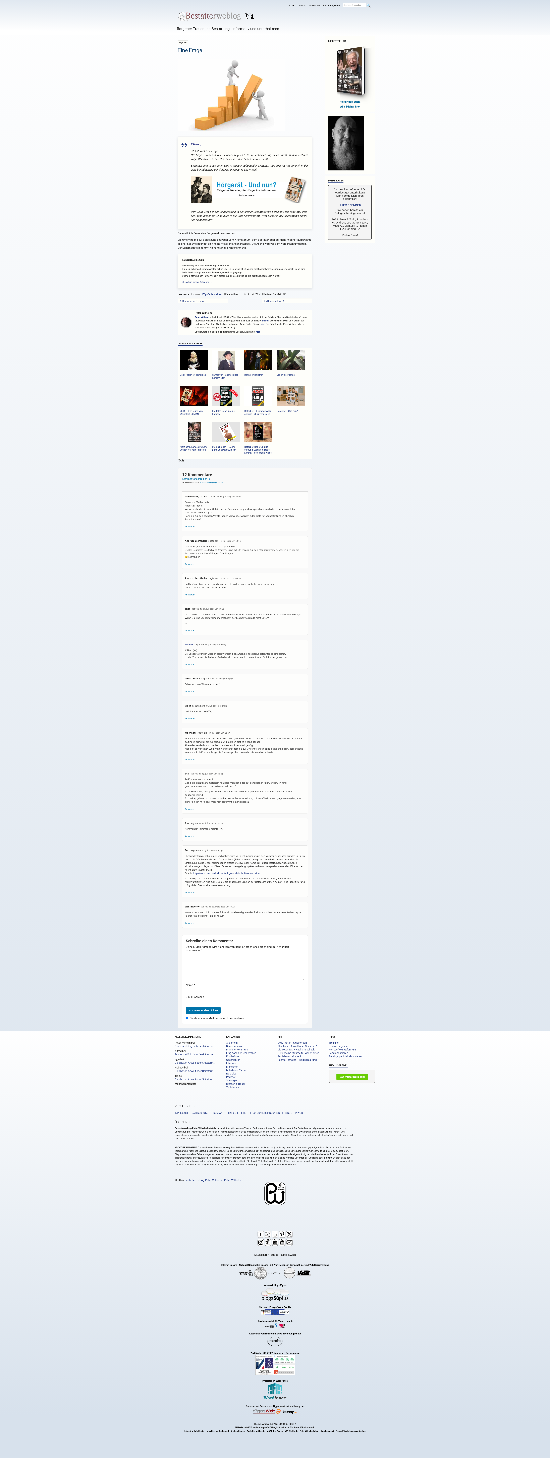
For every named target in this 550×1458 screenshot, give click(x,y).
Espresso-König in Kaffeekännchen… (195, 1046)
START (292, 5)
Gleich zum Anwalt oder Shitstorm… (195, 1062)
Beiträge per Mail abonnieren (345, 1056)
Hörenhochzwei (327, 1431)
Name (190, 985)
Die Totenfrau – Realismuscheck (296, 1049)
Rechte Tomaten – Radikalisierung (297, 1059)
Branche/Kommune (237, 1049)
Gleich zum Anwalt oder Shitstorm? (298, 1046)
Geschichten (233, 1059)
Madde (189, 644)
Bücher (265, 320)
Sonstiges (231, 1080)
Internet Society (229, 1265)
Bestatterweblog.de (256, 1431)
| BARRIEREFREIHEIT (236, 1113)
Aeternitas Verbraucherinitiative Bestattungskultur (275, 1333)
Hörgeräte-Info (191, 1431)
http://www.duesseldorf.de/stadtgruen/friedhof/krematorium (226, 873)
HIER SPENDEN (350, 205)
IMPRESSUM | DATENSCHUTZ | (193, 1113)
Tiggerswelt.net (281, 1406)
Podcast (230, 1077)
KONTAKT (218, 1113)
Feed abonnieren (338, 1053)
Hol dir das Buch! (350, 101)
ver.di (289, 1321)
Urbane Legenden (339, 1046)
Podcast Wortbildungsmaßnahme (351, 1431)
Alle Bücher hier (350, 106)
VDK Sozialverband (319, 1265)
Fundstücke (232, 1056)
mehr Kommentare (185, 1083)
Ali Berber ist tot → (274, 301)
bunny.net (299, 1406)
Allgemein (232, 1042)
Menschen (232, 1066)
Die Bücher (314, 5)
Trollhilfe (334, 1042)
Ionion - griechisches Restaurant (214, 1431)
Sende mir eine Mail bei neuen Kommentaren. (217, 1018)
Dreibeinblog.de (238, 1431)
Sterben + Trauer (235, 1083)
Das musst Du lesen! (352, 1076)
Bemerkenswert (235, 1046)
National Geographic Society (253, 1265)
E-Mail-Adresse (195, 997)
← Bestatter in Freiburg (192, 301)
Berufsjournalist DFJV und (271, 1321)
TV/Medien (232, 1087)
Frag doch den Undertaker (241, 1053)
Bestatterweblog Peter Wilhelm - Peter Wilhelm (213, 1180)
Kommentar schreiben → (196, 478)
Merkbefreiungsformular (343, 1049)
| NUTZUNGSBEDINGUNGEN (264, 1113)
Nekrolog (231, 1073)
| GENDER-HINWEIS (291, 1113)
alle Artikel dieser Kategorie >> (197, 282)
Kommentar (194, 950)
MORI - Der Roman (275, 1431)
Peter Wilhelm (203, 313)
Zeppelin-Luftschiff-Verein (294, 1265)
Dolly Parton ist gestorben (292, 1042)
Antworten (190, 526)
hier (263, 324)
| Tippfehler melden (212, 294)
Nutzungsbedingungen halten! (211, 483)
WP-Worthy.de (291, 1431)
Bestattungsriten (331, 5)
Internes (231, 1063)
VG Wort (274, 1265)
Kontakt (303, 5)
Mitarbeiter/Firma (236, 1070)
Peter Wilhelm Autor (309, 1431)
